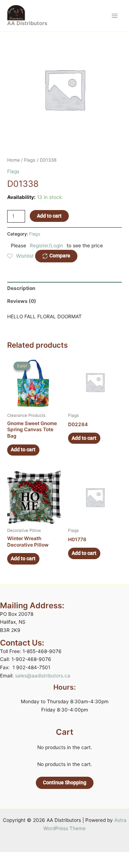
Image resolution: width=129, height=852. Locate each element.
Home (13, 160)
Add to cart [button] (23, 449)
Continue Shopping (64, 782)
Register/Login (46, 245)
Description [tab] (21, 288)
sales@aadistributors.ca (42, 676)
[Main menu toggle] (115, 16)
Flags (29, 160)
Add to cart (49, 216)
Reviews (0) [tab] (21, 301)
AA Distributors (27, 23)
